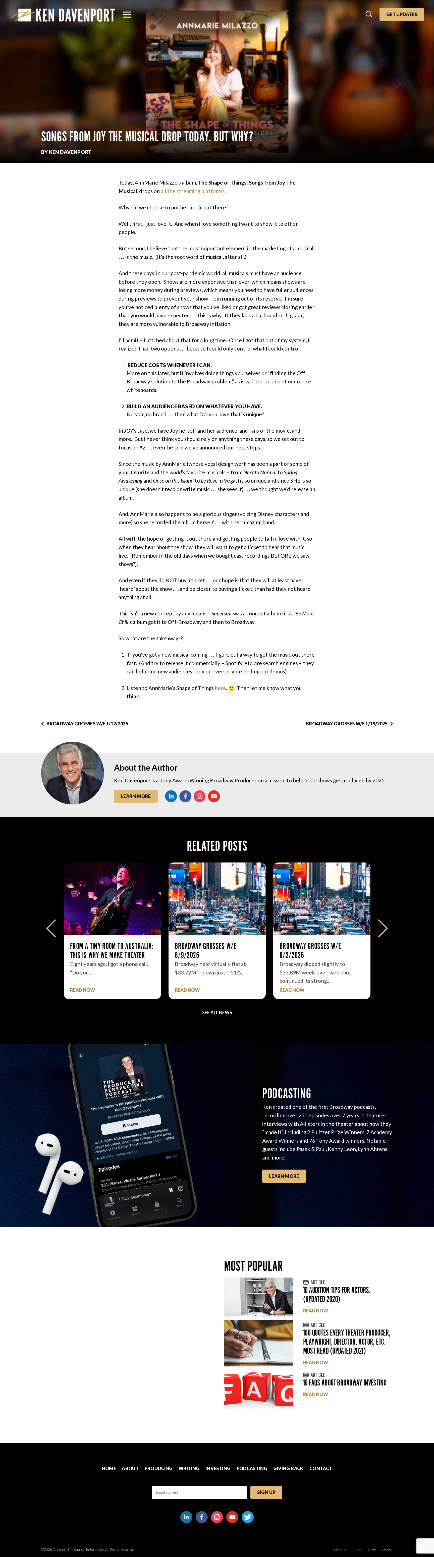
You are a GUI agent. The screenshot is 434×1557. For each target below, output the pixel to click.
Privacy (356, 1549)
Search (369, 14)
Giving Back (288, 1468)
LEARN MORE (284, 1176)
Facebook (185, 796)
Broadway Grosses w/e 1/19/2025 (347, 723)
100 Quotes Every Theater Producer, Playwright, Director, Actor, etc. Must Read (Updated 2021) (347, 1341)
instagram (200, 796)
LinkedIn (171, 796)
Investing (218, 1468)
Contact (320, 1468)
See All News (217, 1012)
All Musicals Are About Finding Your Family (321, 950)
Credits (387, 1549)
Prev (51, 928)
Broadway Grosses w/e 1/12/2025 (87, 723)
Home (109, 1468)
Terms (372, 1549)
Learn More (136, 796)
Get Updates (401, 14)
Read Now (82, 990)
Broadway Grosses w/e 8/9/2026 (101, 950)
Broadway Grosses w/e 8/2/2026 (205, 950)
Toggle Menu (127, 14)
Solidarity (340, 1549)
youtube (214, 796)
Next (383, 928)
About (130, 1468)
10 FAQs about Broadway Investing (345, 1382)
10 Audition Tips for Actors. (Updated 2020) (336, 1294)
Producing (159, 1468)
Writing (189, 1468)
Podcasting (252, 1468)
